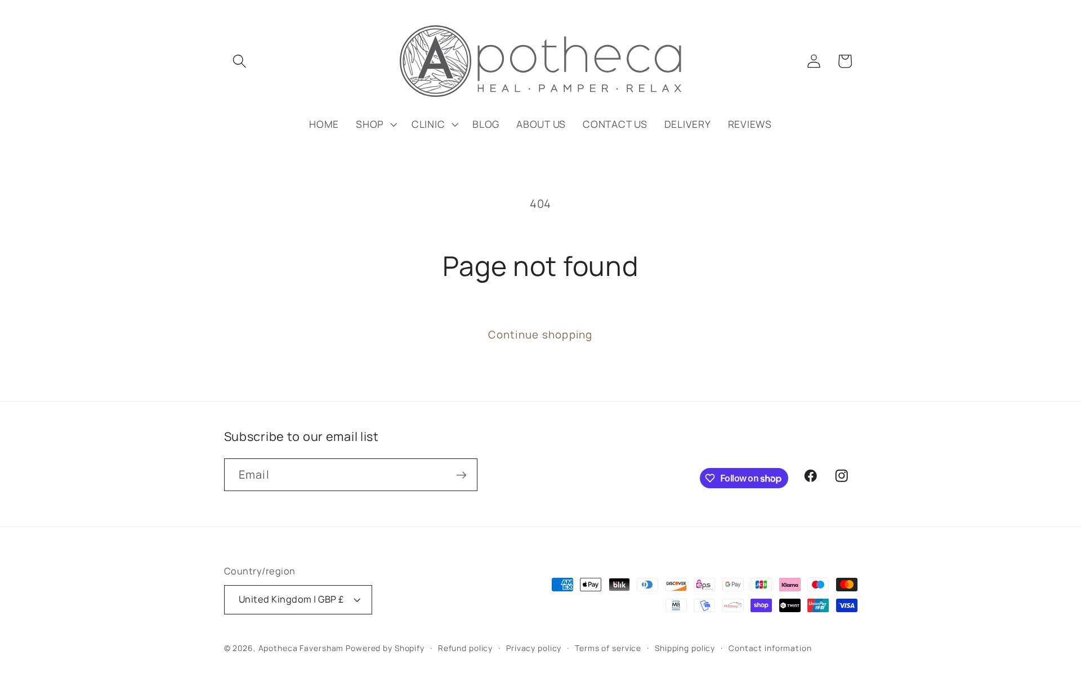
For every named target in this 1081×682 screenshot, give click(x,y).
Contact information (770, 648)
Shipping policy (685, 648)
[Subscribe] (461, 474)
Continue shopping (540, 334)
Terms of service (608, 648)
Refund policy (465, 648)
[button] (239, 61)
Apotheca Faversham (301, 648)
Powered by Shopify (385, 648)
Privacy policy (533, 648)
